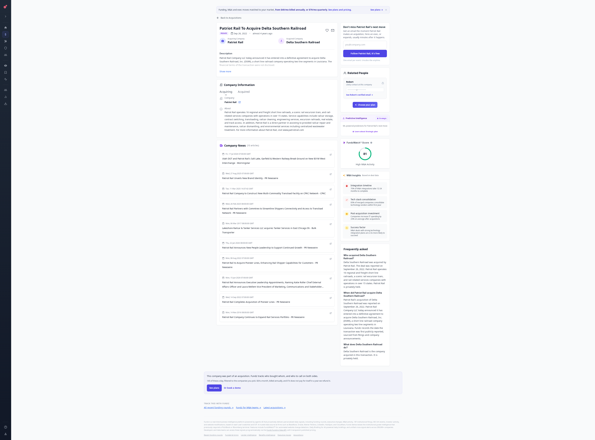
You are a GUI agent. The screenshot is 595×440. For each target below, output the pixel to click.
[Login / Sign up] (5, 434)
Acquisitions (298, 435)
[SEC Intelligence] (5, 48)
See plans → (376, 9)
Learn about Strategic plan (366, 131)
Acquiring (226, 92)
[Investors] (5, 55)
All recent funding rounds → (219, 407)
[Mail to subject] (333, 30)
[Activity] (5, 79)
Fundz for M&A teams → (248, 407)
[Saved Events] (5, 72)
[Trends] (5, 97)
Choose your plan (366, 104)
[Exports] (5, 103)
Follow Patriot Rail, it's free (365, 53)
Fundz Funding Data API (276, 430)
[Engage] (5, 90)
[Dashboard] (5, 27)
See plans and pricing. (340, 9)
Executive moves (284, 435)
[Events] (5, 34)
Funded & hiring (231, 435)
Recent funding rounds (213, 435)
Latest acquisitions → (275, 407)
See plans (214, 387)
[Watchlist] (5, 65)
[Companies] (5, 41)
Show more (225, 71)
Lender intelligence (248, 435)
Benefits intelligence (267, 435)
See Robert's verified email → (359, 95)
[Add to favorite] (327, 30)
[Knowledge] (5, 427)
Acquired (244, 92)
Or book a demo (232, 387)
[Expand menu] (5, 16)
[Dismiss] (386, 9)
